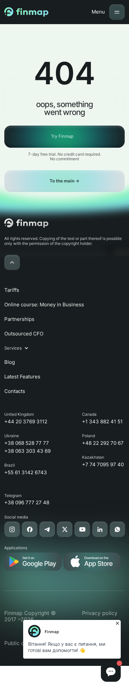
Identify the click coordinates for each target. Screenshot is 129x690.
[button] (19, 348)
